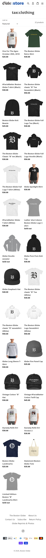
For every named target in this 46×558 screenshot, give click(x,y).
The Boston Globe (18, 515)
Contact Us (10, 519)
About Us (32, 515)
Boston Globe (25, 551)
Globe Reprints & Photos (23, 523)
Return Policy (35, 519)
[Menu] (42, 3)
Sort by (4, 20)
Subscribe (22, 519)
